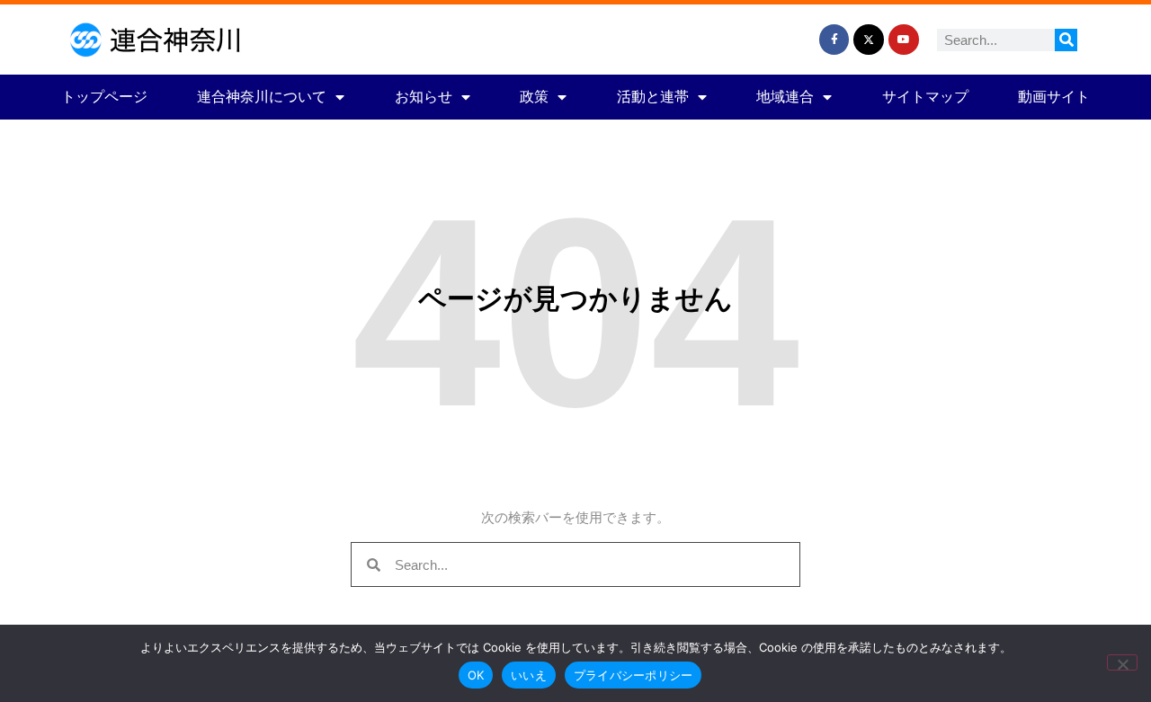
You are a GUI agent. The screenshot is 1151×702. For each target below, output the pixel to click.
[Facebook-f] (834, 39)
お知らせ (423, 96)
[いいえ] (1122, 662)
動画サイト (1054, 96)
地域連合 (785, 96)
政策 (534, 96)
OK (476, 675)
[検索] (1066, 40)
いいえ (529, 675)
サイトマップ (925, 96)
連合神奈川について (261, 96)
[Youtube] (903, 39)
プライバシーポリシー (633, 675)
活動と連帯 (653, 96)
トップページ (104, 96)
